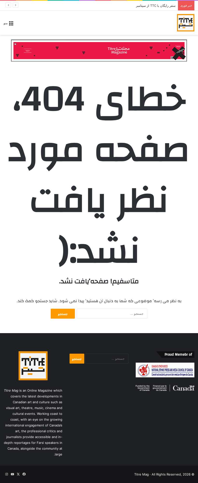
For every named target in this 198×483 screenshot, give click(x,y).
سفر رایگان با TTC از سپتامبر (156, 5)
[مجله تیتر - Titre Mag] (185, 22)
